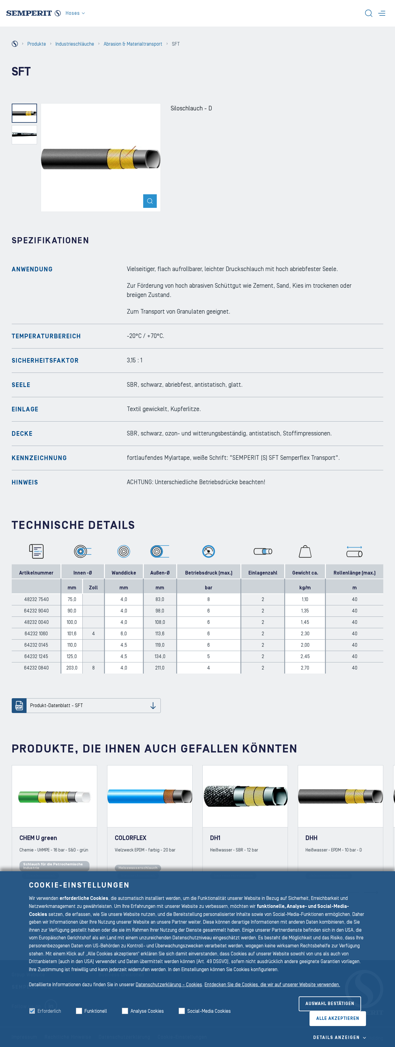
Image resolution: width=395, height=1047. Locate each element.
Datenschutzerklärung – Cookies (169, 984)
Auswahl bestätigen (330, 1003)
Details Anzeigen (336, 1037)
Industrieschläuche (75, 44)
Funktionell (96, 1011)
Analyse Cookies (147, 1011)
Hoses (73, 13)
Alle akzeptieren (337, 1018)
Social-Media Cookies (209, 1011)
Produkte (36, 44)
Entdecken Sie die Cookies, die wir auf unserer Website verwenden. (272, 984)
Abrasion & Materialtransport (133, 44)
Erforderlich (49, 1011)
